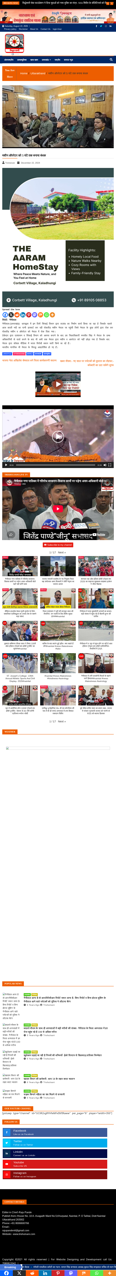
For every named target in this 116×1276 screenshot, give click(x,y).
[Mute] (104, 465)
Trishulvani (49, 1005)
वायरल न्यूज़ (68, 60)
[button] (58, 437)
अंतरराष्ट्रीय (8, 60)
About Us (34, 29)
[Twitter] (101, 26)
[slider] (55, 465)
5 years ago (33, 1005)
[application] (58, 436)
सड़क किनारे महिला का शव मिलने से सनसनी (44, 1094)
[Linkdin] (110, 26)
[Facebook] (97, 26)
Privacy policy (10, 29)
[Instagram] (106, 26)
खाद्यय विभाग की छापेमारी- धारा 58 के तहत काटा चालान (49, 1079)
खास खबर (34, 60)
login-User (57, 29)
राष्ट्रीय (57, 60)
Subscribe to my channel (59, 545)
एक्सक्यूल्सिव (22, 60)
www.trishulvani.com (24, 1234)
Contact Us (45, 29)
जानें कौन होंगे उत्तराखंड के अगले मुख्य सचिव (42, 3)
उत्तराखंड (45, 60)
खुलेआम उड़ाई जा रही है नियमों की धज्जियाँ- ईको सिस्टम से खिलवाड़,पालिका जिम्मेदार (63, 1055)
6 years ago (33, 1058)
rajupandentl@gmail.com (15, 1230)
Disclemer (23, 29)
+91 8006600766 (20, 1223)
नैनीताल (34, 994)
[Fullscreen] (109, 465)
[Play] (6, 465)
